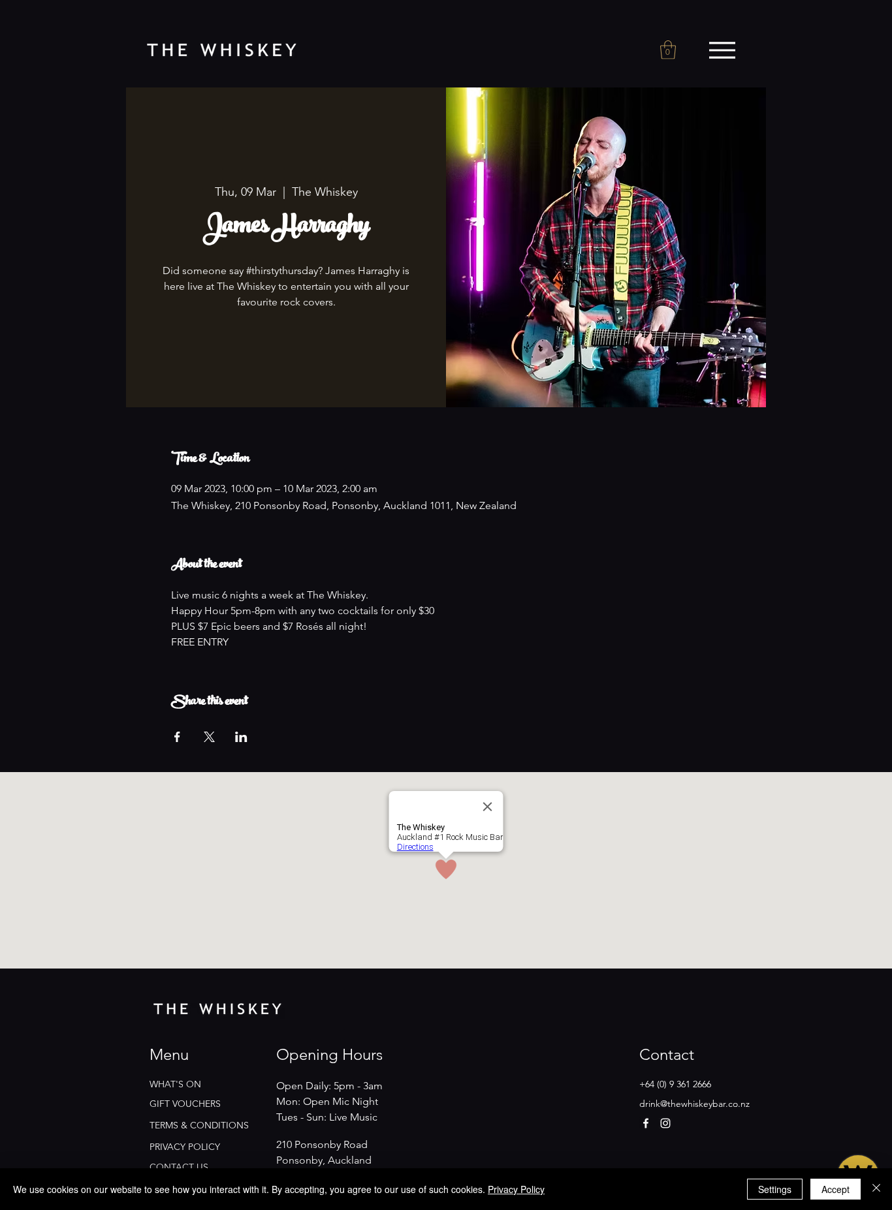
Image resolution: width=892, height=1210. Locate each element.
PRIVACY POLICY (185, 1147)
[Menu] (722, 50)
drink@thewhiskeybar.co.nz (694, 1103)
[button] (668, 49)
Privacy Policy (516, 1189)
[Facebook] (645, 1123)
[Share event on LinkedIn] (241, 737)
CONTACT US (179, 1167)
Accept (835, 1189)
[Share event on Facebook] (177, 737)
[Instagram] (665, 1123)
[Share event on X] (209, 737)
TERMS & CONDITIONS (199, 1125)
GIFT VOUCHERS (185, 1103)
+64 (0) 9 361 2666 (675, 1084)
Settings (774, 1189)
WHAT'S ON (175, 1084)
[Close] (876, 1189)
